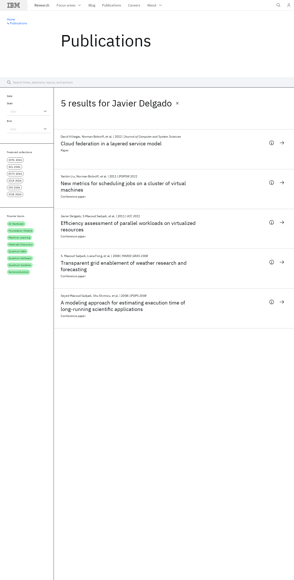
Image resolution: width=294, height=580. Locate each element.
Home (11, 19)
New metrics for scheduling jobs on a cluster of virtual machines (123, 186)
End (9, 121)
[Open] (45, 111)
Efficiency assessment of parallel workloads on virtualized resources (128, 226)
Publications (18, 23)
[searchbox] (147, 82)
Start (10, 103)
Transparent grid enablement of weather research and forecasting (124, 266)
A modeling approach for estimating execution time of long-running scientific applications (123, 305)
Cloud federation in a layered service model (111, 143)
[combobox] (28, 111)
